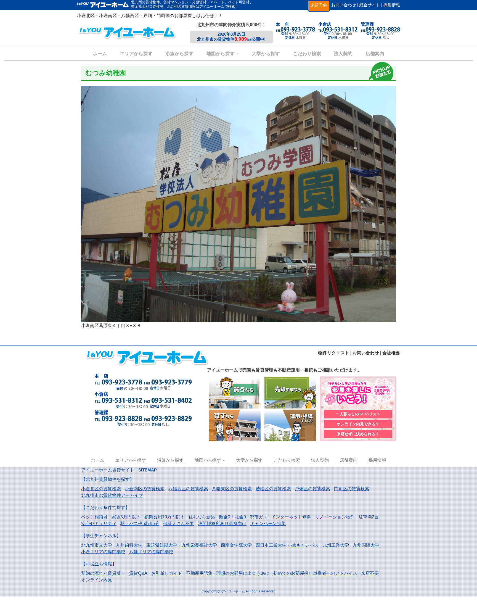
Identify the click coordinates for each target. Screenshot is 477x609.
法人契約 (343, 53)
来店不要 (370, 573)
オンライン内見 (96, 580)
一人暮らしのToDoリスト (358, 414)
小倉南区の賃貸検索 (145, 488)
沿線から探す (179, 53)
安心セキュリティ (98, 523)
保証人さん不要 (178, 523)
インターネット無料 (291, 517)
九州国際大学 (366, 545)
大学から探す (266, 53)
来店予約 (319, 5)
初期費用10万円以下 (164, 517)
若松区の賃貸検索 (273, 488)
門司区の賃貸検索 (351, 488)
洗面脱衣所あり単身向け (222, 523)
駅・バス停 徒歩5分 (139, 523)
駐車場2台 (369, 517)
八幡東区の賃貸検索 (232, 488)
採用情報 (391, 4)
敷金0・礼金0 (232, 517)
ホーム (100, 53)
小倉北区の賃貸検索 (101, 488)
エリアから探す (136, 53)
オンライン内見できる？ (358, 424)
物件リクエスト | (334, 352)
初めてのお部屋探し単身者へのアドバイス (315, 573)
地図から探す (221, 53)
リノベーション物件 (335, 517)
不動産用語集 (199, 573)
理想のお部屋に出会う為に (242, 573)
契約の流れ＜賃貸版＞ (103, 573)
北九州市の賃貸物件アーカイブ (112, 495)
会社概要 (391, 352)
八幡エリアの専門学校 (151, 551)
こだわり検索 (307, 53)
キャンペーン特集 (268, 523)
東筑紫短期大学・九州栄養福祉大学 (181, 545)
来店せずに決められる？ (358, 434)
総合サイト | (370, 4)
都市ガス (258, 517)
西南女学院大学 (236, 545)
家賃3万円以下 (126, 517)
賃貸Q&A (138, 573)
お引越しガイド (166, 573)
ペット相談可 (94, 517)
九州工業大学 (335, 545)
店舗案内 (374, 53)
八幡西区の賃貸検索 (188, 488)
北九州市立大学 (96, 545)
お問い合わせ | (344, 4)
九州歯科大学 (129, 545)
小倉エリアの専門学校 (103, 551)
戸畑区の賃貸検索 (312, 488)
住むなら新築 (202, 517)
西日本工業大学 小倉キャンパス (287, 545)
